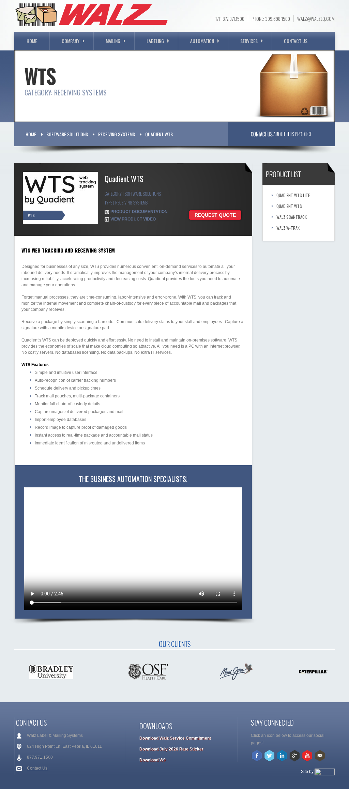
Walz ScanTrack (291, 217)
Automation (202, 40)
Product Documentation (139, 211)
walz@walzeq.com (316, 18)
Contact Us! (37, 768)
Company (70, 40)
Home (32, 40)
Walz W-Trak (288, 228)
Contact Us (295, 40)
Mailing (113, 40)
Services (249, 40)
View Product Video (133, 219)
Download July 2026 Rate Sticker (171, 749)
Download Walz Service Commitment (175, 738)
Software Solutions (67, 134)
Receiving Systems (116, 134)
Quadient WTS (159, 134)
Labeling (155, 40)
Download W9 (152, 760)
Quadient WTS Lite (293, 195)
